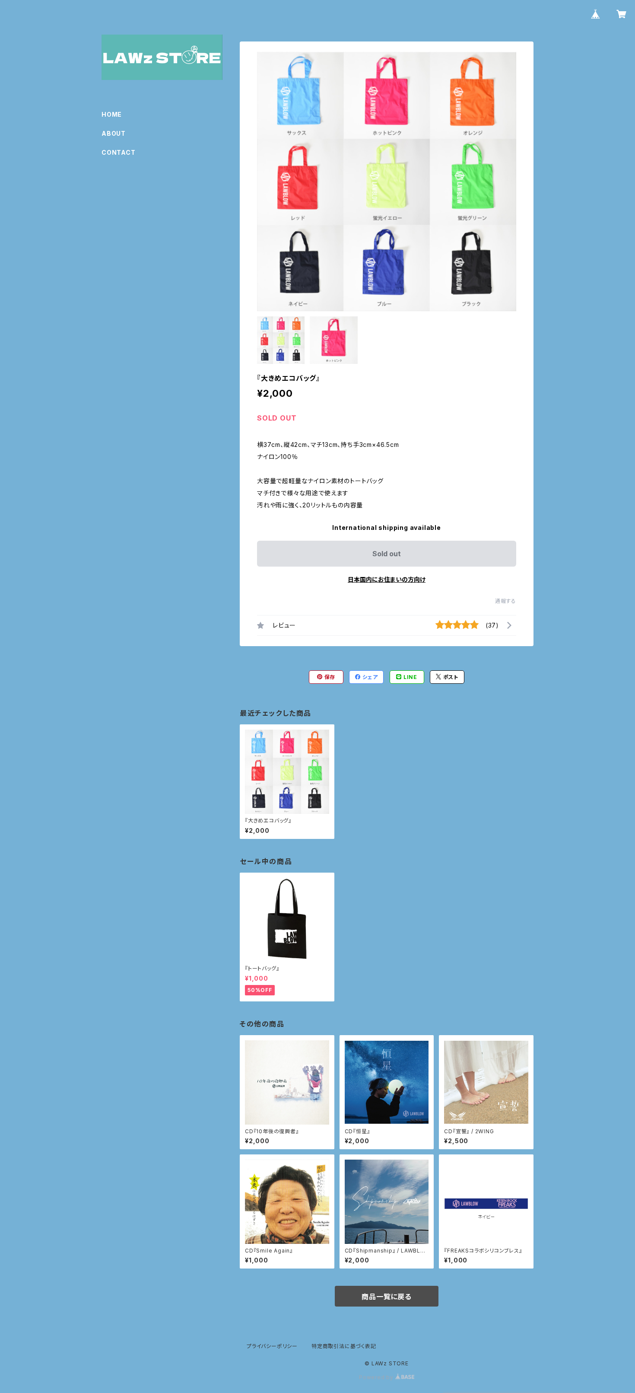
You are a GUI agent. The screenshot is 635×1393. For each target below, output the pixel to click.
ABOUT (114, 133)
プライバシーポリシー (272, 1346)
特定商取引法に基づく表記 (343, 1346)
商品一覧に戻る (387, 1296)
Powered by (377, 1377)
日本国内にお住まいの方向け (386, 579)
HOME (112, 114)
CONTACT (119, 152)
